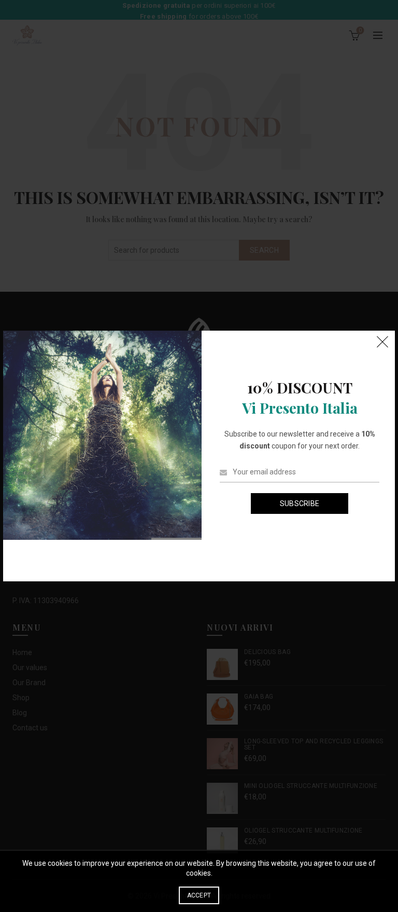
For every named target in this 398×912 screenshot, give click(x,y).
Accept (199, 895)
